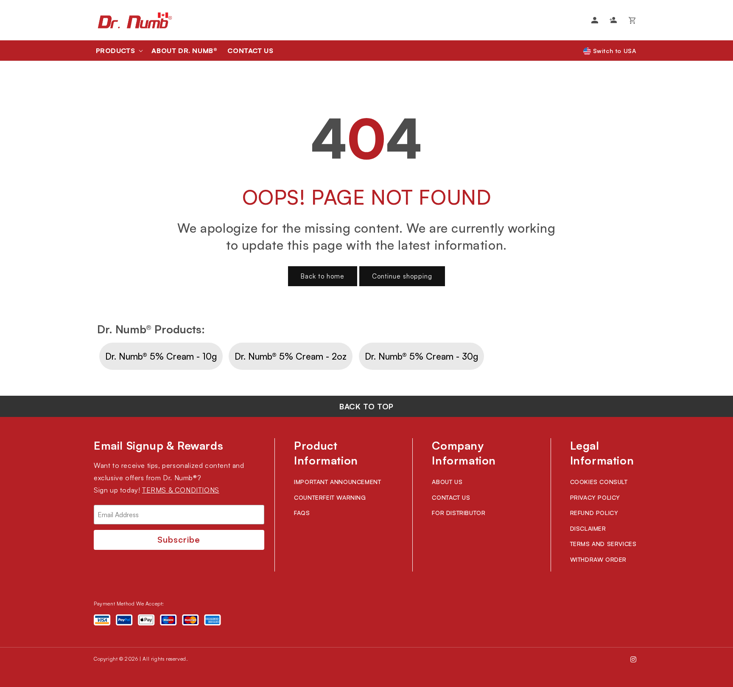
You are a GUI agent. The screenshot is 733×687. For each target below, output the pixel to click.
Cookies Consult (599, 481)
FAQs (302, 512)
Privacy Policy (595, 497)
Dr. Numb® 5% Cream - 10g (161, 356)
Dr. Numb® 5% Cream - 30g (421, 356)
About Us (447, 481)
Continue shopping (402, 276)
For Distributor (458, 512)
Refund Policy (594, 512)
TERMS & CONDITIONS (180, 490)
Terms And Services (603, 543)
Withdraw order (598, 559)
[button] (119, 50)
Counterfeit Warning (330, 497)
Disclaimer (588, 528)
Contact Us (451, 497)
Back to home (322, 276)
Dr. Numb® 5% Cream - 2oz (291, 356)
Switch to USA (613, 50)
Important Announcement (337, 481)
